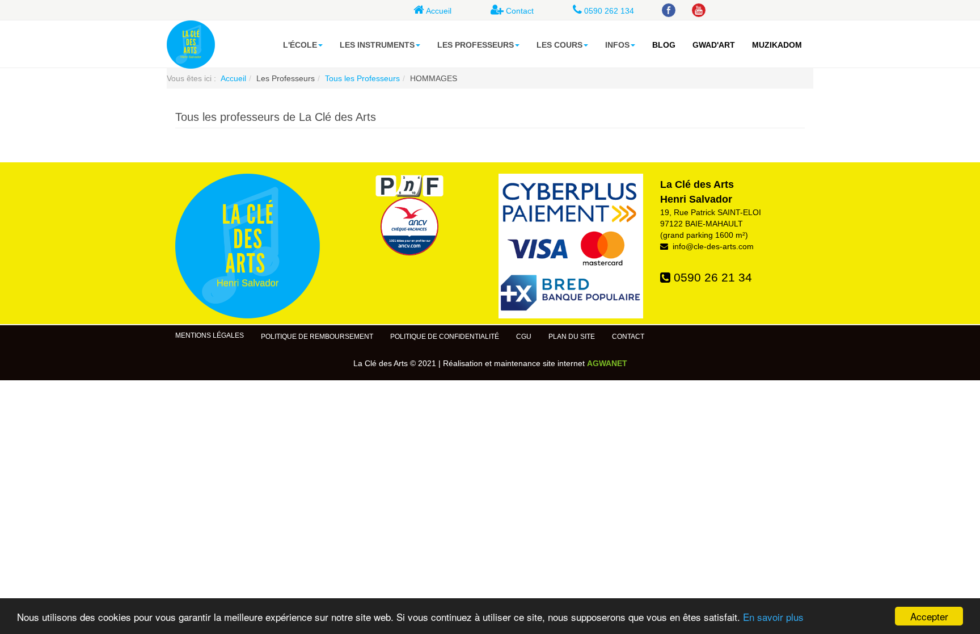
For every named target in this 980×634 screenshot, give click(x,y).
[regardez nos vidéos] (700, 10)
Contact (519, 10)
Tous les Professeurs (362, 78)
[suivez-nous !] (670, 10)
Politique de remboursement (317, 337)
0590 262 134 (608, 10)
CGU (523, 337)
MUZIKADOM (777, 44)
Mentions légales (209, 335)
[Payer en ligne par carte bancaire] (571, 246)
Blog (663, 44)
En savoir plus (773, 617)
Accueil (437, 10)
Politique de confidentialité (444, 337)
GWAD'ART (713, 44)
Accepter (929, 616)
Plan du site (571, 337)
